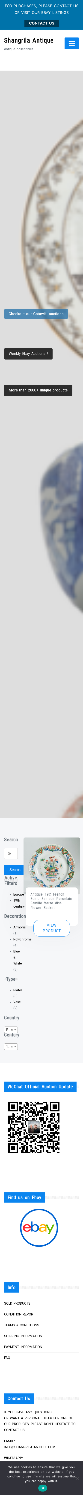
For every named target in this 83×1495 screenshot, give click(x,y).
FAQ (7, 1358)
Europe (18, 894)
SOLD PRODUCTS (17, 1304)
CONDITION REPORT (19, 1314)
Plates (18, 990)
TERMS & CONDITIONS (21, 1325)
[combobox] (11, 1030)
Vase (17, 1002)
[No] (77, 1478)
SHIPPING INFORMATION (23, 1336)
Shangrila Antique (29, 40)
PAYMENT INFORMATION (23, 1347)
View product (52, 928)
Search (15, 870)
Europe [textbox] (11, 1030)
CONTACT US (41, 23)
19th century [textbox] (12, 1047)
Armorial (19, 927)
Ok (43, 1488)
